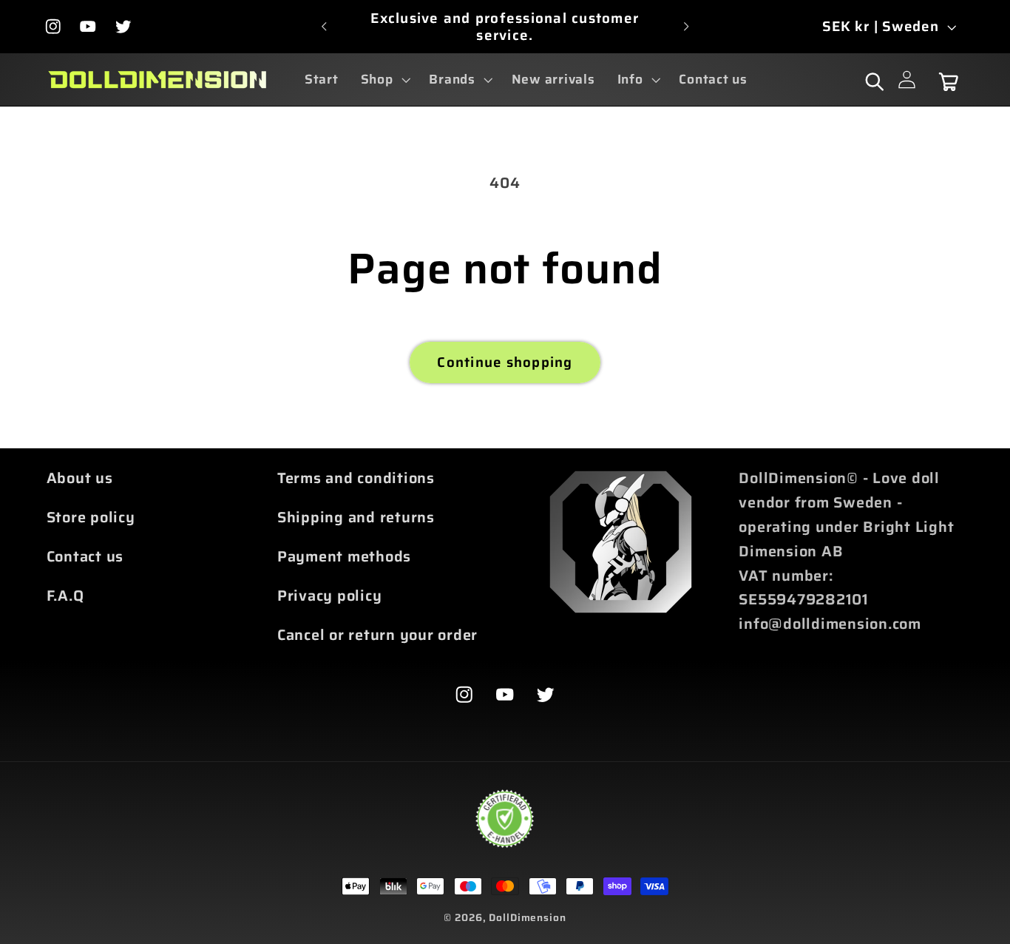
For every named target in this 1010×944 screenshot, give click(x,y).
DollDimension (527, 917)
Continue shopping (504, 362)
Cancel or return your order (377, 634)
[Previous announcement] (324, 26)
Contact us (85, 555)
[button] (384, 80)
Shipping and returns (356, 516)
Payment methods (344, 555)
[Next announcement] (686, 26)
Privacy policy (329, 595)
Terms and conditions (356, 478)
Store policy (91, 516)
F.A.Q (65, 595)
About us (80, 478)
